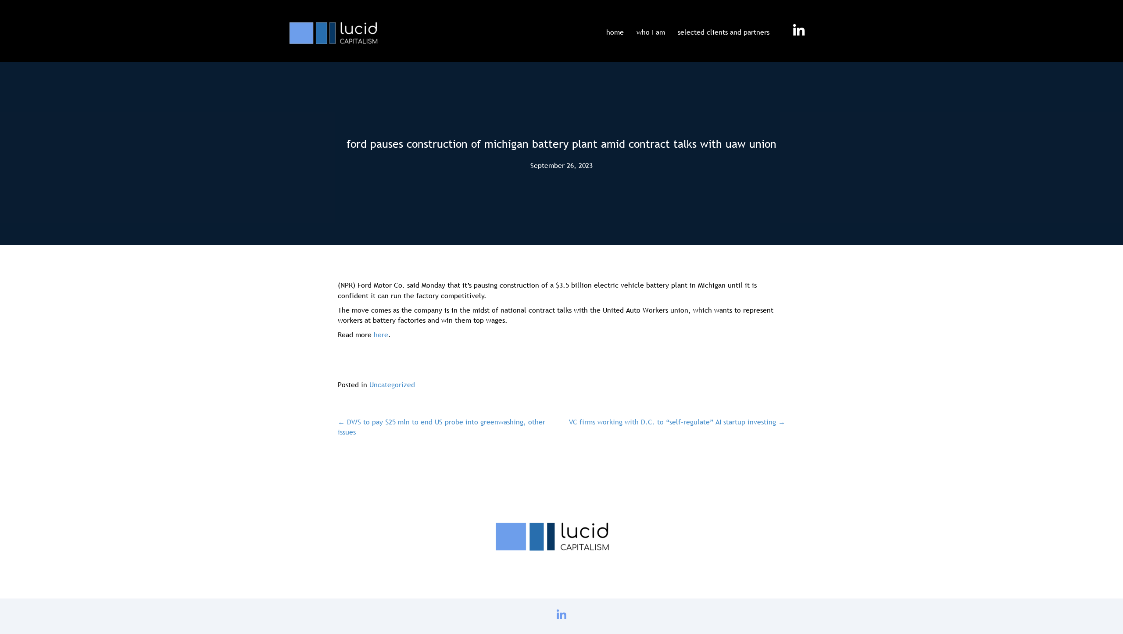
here (381, 334)
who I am (651, 32)
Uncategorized (392, 384)
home (615, 32)
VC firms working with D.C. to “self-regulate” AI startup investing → (677, 422)
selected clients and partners (723, 32)
